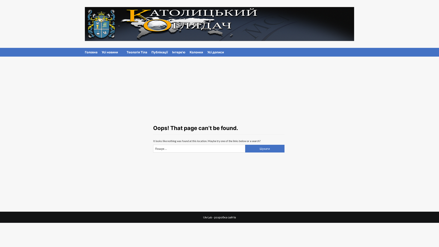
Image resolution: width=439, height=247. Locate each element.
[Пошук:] (199, 148)
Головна (91, 52)
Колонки (196, 52)
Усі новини (110, 52)
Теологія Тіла (137, 52)
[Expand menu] (120, 52)
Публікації (159, 52)
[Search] (352, 52)
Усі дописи (215, 52)
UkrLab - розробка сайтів (219, 217)
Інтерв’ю (178, 52)
